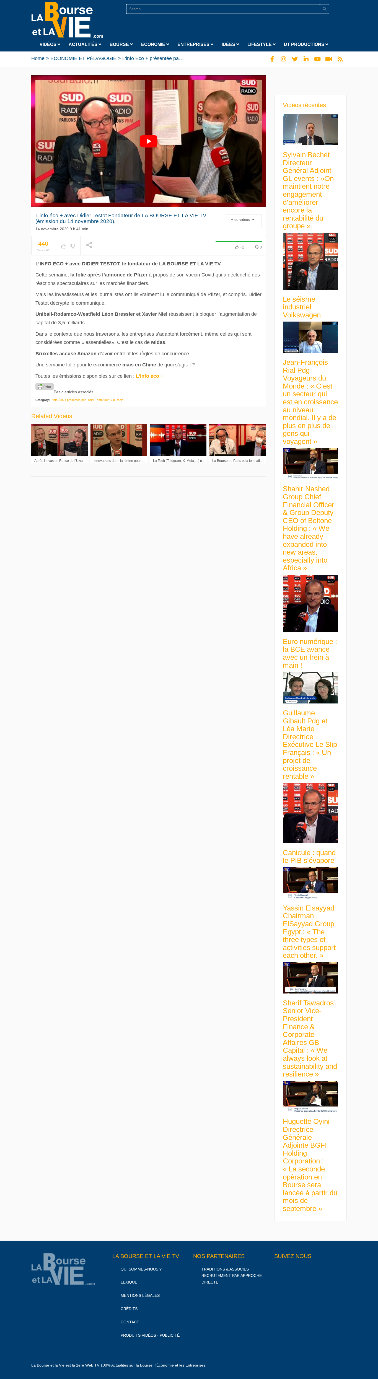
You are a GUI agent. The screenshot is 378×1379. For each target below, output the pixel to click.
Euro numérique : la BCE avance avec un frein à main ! (310, 653)
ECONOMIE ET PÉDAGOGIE (83, 58)
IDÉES (229, 44)
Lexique (129, 1282)
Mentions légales (140, 1295)
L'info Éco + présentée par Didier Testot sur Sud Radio (182, 58)
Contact (130, 1322)
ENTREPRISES (194, 44)
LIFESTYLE (260, 44)
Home (38, 58)
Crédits (129, 1308)
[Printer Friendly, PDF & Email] (44, 386)
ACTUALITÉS (84, 44)
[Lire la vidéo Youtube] (148, 141)
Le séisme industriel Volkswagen (302, 307)
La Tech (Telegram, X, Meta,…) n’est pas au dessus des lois (197, 461)
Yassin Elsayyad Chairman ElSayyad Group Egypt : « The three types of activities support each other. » (309, 932)
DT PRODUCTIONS (304, 44)
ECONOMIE (153, 44)
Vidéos (49, 44)
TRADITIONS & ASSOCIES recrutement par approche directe (231, 1276)
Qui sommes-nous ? (141, 1269)
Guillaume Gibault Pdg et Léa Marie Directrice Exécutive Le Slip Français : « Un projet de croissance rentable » (310, 744)
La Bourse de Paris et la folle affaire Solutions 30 (248, 461)
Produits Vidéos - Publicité (150, 1335)
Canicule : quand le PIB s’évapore (309, 856)
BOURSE (120, 44)
